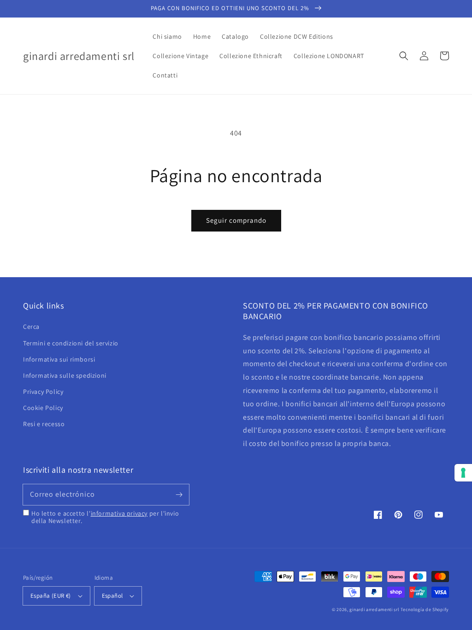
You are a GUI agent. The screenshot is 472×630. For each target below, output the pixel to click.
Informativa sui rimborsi (59, 359)
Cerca (31, 326)
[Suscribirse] (179, 494)
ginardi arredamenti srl (374, 609)
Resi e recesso (44, 424)
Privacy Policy (43, 391)
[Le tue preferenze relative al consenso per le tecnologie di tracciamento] (463, 472)
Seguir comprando (236, 220)
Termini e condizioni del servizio (70, 343)
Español (112, 596)
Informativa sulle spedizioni (64, 375)
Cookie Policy (43, 408)
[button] (404, 56)
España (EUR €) (50, 596)
